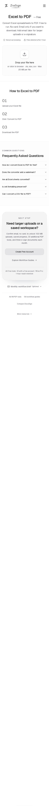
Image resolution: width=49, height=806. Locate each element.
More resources (23, 314)
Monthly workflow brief (25, 286)
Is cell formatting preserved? (14, 186)
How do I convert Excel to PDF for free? (19, 165)
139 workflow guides (32, 297)
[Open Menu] (44, 5)
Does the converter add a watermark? (19, 172)
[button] (24, 60)
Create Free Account (24, 252)
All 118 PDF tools (15, 297)
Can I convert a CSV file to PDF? (16, 194)
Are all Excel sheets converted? (16, 179)
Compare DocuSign (24, 304)
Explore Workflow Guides (23, 260)
